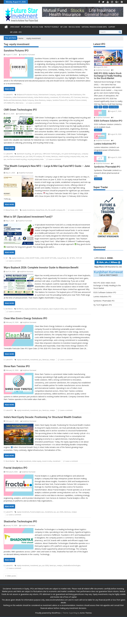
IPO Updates (26, 27)
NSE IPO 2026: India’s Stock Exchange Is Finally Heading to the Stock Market (107, 285)
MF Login (13, 32)
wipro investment (70, 309)
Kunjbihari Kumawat (28, 55)
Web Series (19, 103)
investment (54, 97)
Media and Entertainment (12, 100)
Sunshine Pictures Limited (77, 100)
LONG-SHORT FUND (32, 258)
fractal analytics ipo (37, 512)
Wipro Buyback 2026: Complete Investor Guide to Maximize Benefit (41, 267)
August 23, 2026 (115, 157)
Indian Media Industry (41, 97)
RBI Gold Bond (74, 27)
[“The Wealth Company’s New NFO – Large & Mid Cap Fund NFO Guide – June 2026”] (18, 177)
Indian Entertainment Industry (23, 97)
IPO (96, 107)
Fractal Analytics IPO (15, 467)
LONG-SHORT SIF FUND (48, 258)
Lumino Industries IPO (102, 296)
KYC (20, 32)
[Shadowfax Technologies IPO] (18, 529)
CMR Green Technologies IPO (20, 109)
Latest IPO (9, 95)
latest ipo (84, 97)
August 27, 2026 (115, 111)
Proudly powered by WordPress (48, 613)
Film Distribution (75, 95)
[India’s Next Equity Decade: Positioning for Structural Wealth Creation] (18, 425)
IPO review (46, 156)
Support (111, 27)
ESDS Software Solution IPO (104, 292)
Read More (9, 89)
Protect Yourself (51, 27)
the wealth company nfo (56, 210)
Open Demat (15, 27)
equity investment (63, 95)
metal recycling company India (69, 156)
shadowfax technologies (71, 565)
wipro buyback (43, 309)
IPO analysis (37, 156)
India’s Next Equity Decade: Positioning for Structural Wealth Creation (42, 417)
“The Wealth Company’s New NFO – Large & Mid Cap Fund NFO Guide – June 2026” (47, 167)
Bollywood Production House (27, 95)
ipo (24, 156)
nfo (46, 210)
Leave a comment (34, 103)
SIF (7, 258)
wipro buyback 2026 (56, 309)
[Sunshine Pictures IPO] (18, 58)
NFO (16, 210)
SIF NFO (72, 258)
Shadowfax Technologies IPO (20, 521)
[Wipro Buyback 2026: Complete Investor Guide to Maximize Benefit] (18, 275)
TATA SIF (79, 258)
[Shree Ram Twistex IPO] (18, 374)
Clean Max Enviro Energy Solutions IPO (25, 318)
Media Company (28, 100)
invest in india (47, 461)
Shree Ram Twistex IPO (17, 366)
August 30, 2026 (101, 67)
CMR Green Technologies (51, 154)
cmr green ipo (37, 154)
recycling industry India (35, 159)
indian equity (36, 461)
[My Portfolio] (6, 27)
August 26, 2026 (115, 134)
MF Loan (63, 27)
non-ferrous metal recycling (16, 159)
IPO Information (64, 97)
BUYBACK (9, 309)
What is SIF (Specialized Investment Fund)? (28, 216)
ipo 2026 (29, 156)
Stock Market (10, 461)
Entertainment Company (47, 95)
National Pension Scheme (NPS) (94, 27)
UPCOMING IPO (9, 103)
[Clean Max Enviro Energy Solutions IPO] (18, 326)
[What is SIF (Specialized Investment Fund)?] (18, 225)
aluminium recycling (24, 154)
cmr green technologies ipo (71, 154)
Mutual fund (10, 210)
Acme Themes (86, 613)
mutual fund (40, 210)
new (82, 156)
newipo (49, 100)
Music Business (40, 100)
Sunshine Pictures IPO (16, 50)
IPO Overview (75, 97)
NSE (100, 107)
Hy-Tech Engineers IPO (102, 305)
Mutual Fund (37, 27)
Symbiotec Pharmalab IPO (103, 301)
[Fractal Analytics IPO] (18, 476)
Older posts (11, 576)
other (105, 107)
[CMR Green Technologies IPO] (18, 117)
